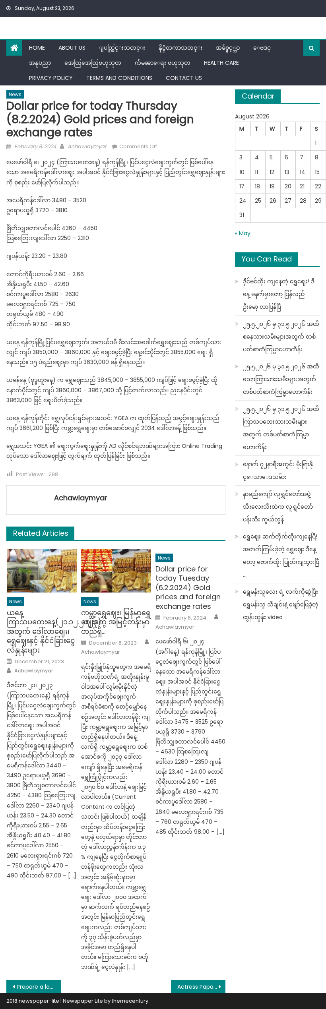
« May (242, 233)
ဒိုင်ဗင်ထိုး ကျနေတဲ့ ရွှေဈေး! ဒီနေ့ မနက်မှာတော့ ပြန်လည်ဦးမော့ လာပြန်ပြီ (278, 294)
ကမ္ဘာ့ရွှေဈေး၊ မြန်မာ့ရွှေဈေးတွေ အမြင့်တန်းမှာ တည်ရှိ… (116, 622)
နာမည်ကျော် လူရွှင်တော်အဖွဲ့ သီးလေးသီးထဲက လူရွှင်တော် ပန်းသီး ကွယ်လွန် (278, 506)
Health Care (221, 63)
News (15, 94)
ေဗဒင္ (262, 48)
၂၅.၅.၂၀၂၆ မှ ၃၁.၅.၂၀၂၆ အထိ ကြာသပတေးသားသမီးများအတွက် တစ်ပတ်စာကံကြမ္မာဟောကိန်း (281, 428)
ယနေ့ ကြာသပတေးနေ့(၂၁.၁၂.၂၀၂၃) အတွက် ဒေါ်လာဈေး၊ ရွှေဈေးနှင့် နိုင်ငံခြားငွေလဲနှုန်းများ (42, 631)
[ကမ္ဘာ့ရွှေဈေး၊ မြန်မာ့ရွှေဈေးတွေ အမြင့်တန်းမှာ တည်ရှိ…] (116, 571)
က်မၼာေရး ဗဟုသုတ (162, 63)
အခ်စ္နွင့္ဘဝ (228, 48)
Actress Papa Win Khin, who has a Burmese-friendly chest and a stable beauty (201, 987)
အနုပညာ (40, 63)
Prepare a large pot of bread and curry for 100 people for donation (39, 987)
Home (37, 48)
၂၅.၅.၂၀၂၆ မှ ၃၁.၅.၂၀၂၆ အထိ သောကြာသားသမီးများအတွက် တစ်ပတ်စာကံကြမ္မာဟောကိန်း (281, 379)
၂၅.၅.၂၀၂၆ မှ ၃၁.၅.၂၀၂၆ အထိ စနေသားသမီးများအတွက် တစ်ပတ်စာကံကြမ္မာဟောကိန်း (281, 336)
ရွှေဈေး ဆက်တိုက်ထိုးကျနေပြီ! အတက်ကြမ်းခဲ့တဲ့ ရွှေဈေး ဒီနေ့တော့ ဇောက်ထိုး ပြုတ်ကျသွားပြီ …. (281, 556)
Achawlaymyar (87, 146)
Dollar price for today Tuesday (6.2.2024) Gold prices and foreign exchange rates (188, 587)
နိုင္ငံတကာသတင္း (180, 48)
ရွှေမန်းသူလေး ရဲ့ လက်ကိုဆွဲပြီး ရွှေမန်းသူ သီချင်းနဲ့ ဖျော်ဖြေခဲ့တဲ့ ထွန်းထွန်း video (280, 604)
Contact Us (184, 78)
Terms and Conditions (119, 78)
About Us (71, 48)
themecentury (130, 1001)
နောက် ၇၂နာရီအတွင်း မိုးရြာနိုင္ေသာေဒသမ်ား (278, 470)
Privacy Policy (51, 78)
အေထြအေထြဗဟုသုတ (92, 63)
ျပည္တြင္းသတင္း (122, 48)
